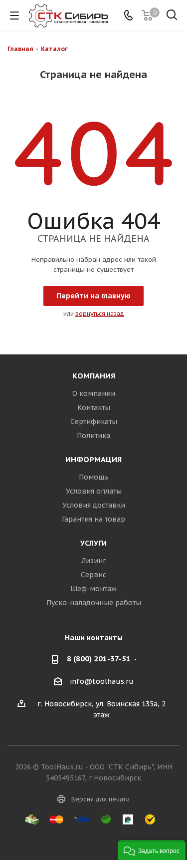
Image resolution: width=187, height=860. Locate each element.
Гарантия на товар (93, 519)
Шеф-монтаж (93, 588)
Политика (93, 435)
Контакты (93, 407)
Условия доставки (93, 505)
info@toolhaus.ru (102, 681)
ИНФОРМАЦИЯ (93, 459)
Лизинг (93, 560)
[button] (152, 850)
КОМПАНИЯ (93, 375)
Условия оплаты (94, 491)
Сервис (93, 574)
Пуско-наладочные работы (93, 602)
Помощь (94, 477)
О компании (93, 393)
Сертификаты (93, 421)
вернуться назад (99, 313)
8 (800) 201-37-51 (99, 658)
